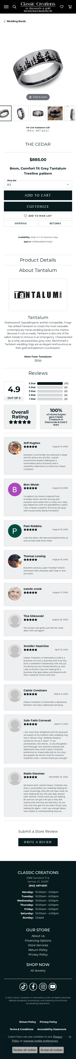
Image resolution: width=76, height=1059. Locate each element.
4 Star (32, 387)
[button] (14, 7)
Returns (55, 223)
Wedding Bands (16, 21)
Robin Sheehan (34, 773)
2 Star (32, 395)
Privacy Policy (38, 954)
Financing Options (38, 940)
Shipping (21, 223)
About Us (38, 936)
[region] (38, 68)
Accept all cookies (52, 1049)
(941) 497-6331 (38, 130)
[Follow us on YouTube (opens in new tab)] (53, 987)
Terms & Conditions (21, 1029)
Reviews (38, 373)
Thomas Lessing (35, 556)
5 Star (32, 383)
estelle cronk (33, 588)
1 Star (32, 398)
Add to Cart (38, 195)
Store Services (38, 945)
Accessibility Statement (37, 1004)
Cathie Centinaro (35, 690)
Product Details (38, 260)
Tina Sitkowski (34, 616)
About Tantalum (38, 270)
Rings (38, 360)
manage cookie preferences (40, 1040)
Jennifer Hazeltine (36, 646)
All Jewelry (38, 970)
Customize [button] (38, 206)
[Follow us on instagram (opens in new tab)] (43, 987)
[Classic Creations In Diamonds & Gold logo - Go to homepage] (38, 7)
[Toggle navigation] (6, 7)
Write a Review (38, 842)
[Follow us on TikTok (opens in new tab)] (23, 987)
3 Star (32, 391)
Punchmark (61, 1001)
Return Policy (38, 950)
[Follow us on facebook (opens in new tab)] (33, 987)
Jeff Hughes (32, 443)
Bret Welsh (31, 484)
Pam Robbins (33, 526)
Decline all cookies (24, 1049)
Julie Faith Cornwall (37, 720)
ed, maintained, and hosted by (39, 1001)
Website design (16, 1001)
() (66, 383)
